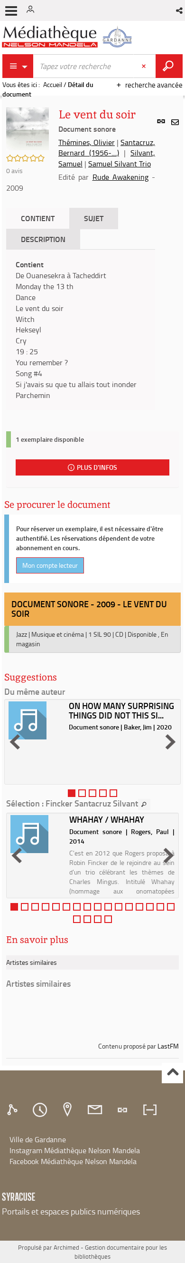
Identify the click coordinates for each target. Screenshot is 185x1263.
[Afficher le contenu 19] (98, 919)
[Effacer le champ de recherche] (144, 66)
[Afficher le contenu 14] (150, 907)
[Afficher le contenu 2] (82, 793)
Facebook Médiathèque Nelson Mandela (73, 1161)
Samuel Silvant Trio (119, 163)
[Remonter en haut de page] (172, 1073)
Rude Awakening (120, 177)
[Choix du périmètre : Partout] (18, 66)
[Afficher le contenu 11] (118, 907)
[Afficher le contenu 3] (92, 793)
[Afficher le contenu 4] (103, 793)
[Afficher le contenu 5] (113, 793)
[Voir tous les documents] (144, 804)
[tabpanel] (81, 329)
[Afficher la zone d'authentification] (32, 10)
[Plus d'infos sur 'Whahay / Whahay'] (37, 834)
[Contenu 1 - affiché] (71, 793)
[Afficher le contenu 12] (129, 907)
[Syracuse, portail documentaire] (68, 37)
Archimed (66, 1247)
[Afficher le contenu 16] (171, 907)
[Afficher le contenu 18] (87, 919)
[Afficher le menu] (11, 10)
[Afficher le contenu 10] (108, 907)
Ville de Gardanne (37, 1139)
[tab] (14, 1110)
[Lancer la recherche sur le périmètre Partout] (169, 66)
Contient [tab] (38, 218)
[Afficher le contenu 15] (160, 907)
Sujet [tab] (93, 218)
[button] (180, 10)
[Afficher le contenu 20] (108, 919)
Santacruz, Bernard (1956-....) (106, 147)
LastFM (168, 1045)
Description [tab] (43, 238)
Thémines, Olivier (86, 142)
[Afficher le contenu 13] (139, 907)
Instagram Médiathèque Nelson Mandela (74, 1150)
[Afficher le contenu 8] (87, 907)
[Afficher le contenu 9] (98, 907)
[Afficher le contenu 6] (66, 907)
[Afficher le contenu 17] (77, 919)
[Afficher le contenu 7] (77, 907)
